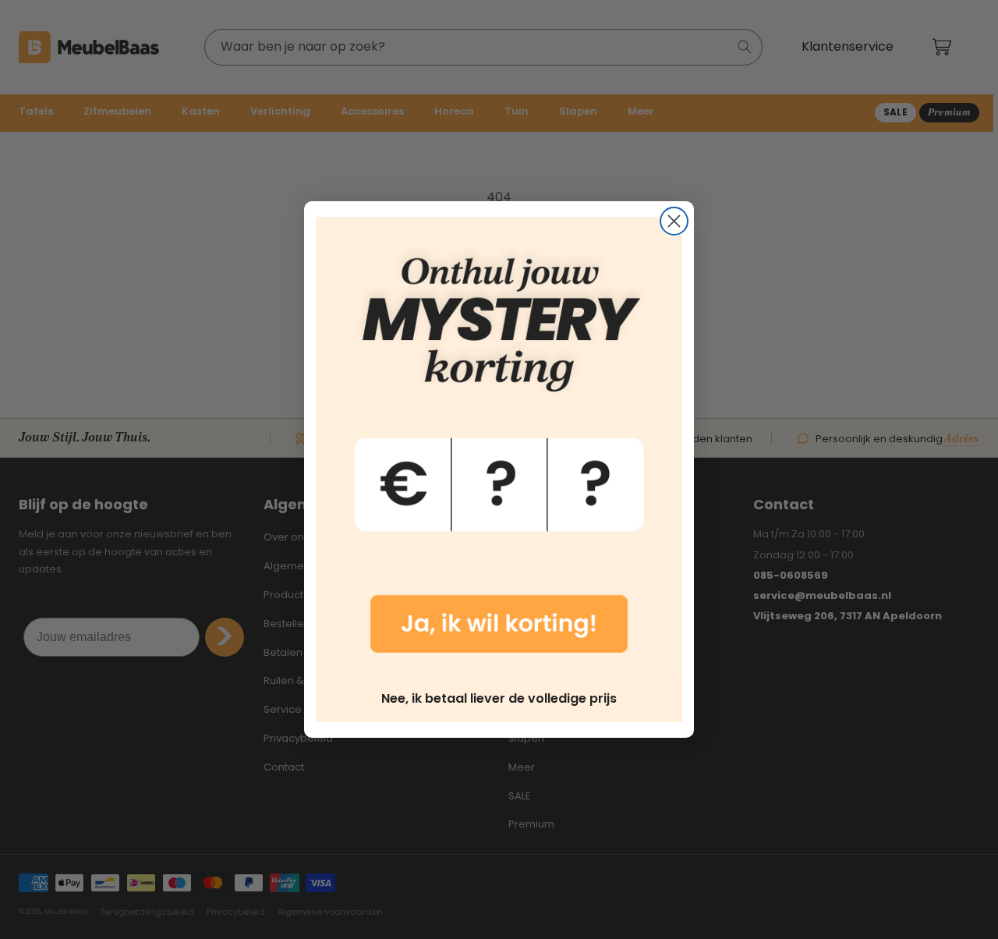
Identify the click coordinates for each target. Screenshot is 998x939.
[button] (499, 446)
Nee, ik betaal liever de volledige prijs (499, 698)
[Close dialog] (674, 221)
